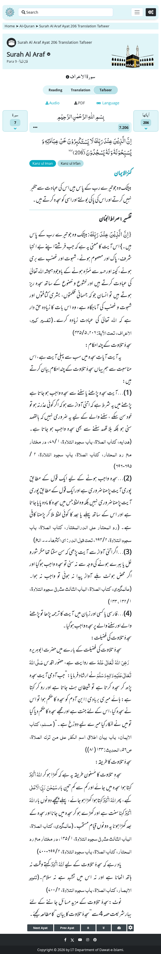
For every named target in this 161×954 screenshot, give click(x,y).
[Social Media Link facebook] (65, 939)
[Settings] (150, 12)
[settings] (130, 928)
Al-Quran (27, 26)
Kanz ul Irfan (70, 163)
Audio (54, 102)
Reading (55, 90)
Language (110, 102)
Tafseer (106, 90)
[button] (35, 127)
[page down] (104, 928)
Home (10, 26)
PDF (81, 102)
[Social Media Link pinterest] (95, 939)
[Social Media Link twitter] (73, 939)
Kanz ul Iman (42, 163)
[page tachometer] (119, 928)
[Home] (10, 12)
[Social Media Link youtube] (80, 939)
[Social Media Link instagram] (88, 939)
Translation (80, 90)
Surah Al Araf (26, 54)
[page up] (88, 928)
